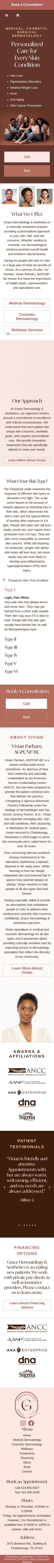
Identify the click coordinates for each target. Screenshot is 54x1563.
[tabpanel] (27, 614)
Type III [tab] (10, 647)
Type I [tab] (9, 589)
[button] (6, 15)
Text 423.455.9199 (27, 1492)
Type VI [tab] (11, 671)
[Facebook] (31, 1423)
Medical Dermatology (27, 1439)
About (27, 1462)
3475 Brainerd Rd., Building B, (27, 1543)
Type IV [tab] (11, 655)
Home (27, 1435)
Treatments (27, 1453)
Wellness (27, 1449)
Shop (27, 1467)
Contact (27, 1471)
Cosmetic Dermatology (27, 1444)
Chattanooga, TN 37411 (27, 1548)
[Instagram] (23, 1423)
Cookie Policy (27, 1556)
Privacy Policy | (13, 1556)
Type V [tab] (10, 663)
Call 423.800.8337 (27, 1487)
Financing (27, 1458)
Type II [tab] (10, 639)
